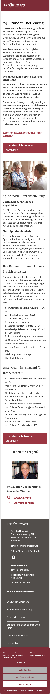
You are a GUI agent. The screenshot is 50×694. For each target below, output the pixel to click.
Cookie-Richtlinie (10, 690)
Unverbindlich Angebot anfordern (20, 148)
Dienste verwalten (24, 662)
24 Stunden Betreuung (18, 601)
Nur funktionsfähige (25, 677)
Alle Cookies (25, 670)
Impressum (41, 690)
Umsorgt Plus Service (17, 635)
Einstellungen (25, 684)
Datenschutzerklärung (27, 690)
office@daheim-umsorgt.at (24, 545)
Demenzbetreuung (16, 617)
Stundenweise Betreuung (19, 609)
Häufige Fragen (14, 643)
